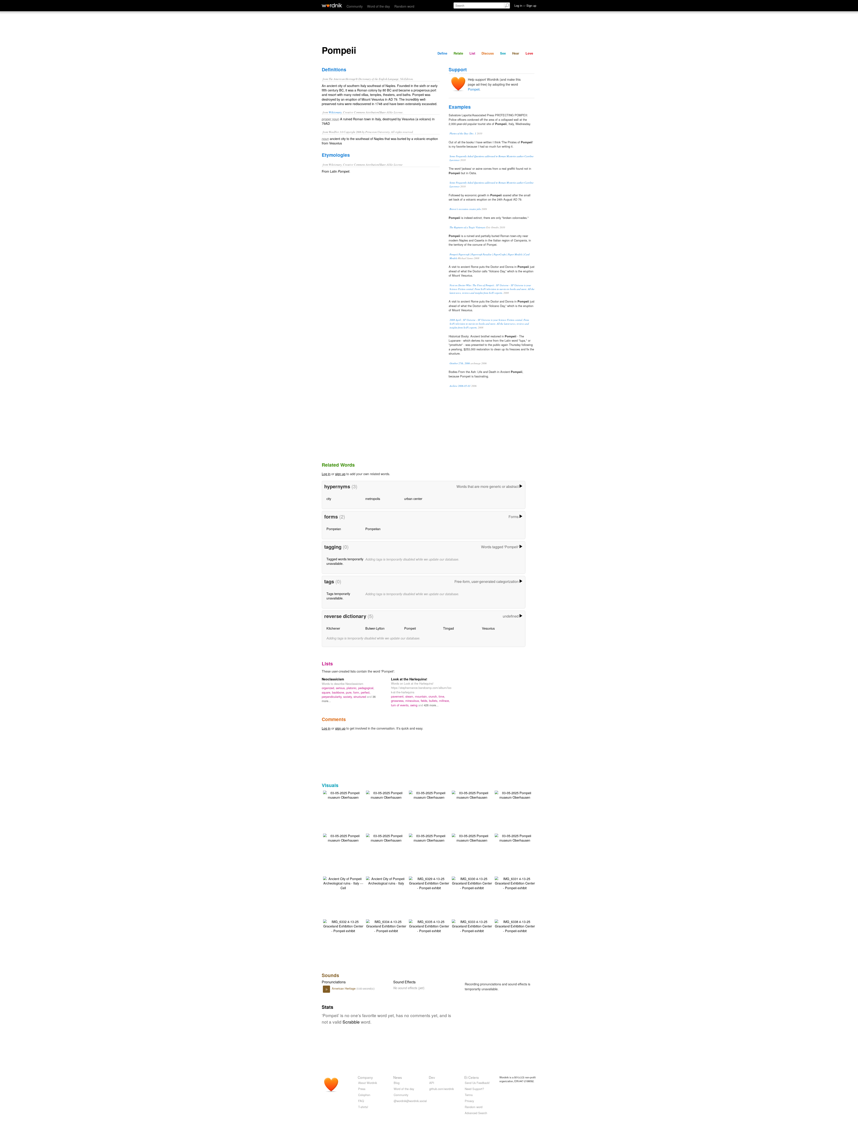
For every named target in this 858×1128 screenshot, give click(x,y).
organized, (329, 688)
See (503, 53)
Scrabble (351, 1022)
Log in (326, 473)
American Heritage (344, 988)
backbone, (339, 692)
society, (348, 696)
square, (327, 692)
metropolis (372, 498)
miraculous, (413, 700)
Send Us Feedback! (477, 1083)
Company (365, 1077)
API (431, 1083)
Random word (404, 6)
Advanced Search (476, 1113)
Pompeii (473, 89)
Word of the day (378, 6)
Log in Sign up (525, 5)
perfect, (365, 692)
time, (442, 696)
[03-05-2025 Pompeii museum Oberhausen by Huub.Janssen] (343, 794)
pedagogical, (366, 688)
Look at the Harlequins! (409, 679)
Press (361, 1089)
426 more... (431, 705)
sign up (340, 473)
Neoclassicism (333, 679)
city (328, 498)
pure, (349, 692)
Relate (458, 53)
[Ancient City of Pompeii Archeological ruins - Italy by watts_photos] (386, 880)
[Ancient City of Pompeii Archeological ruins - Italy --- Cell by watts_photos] (343, 882)
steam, (410, 696)
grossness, (398, 700)
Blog (397, 1083)
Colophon (364, 1095)
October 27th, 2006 (460, 363)
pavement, (398, 696)
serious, (341, 688)
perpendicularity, (332, 696)
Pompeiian (373, 528)
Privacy (469, 1101)
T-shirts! (363, 1107)
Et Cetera (471, 1077)
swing (414, 705)
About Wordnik (367, 1083)
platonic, (352, 688)
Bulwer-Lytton (375, 628)
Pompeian (333, 528)
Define (442, 53)
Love (529, 53)
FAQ (361, 1101)
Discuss (488, 53)
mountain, (422, 696)
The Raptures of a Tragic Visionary (468, 227)
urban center (413, 498)
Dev (432, 1077)
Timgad (448, 628)
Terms (469, 1095)
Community (355, 6)
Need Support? (474, 1089)
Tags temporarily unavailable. (338, 595)
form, (357, 692)
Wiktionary (335, 112)
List (472, 53)
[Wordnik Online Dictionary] (332, 5)
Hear (515, 53)
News (397, 1077)
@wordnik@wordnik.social (410, 1101)
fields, (425, 700)
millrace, (444, 700)
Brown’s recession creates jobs (465, 209)
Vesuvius (488, 628)
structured (360, 696)
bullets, (434, 700)
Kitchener (333, 628)
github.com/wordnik (441, 1089)
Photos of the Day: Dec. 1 (463, 133)
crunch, (434, 696)
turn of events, (400, 705)
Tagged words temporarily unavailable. (344, 561)
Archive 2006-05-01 (460, 385)
